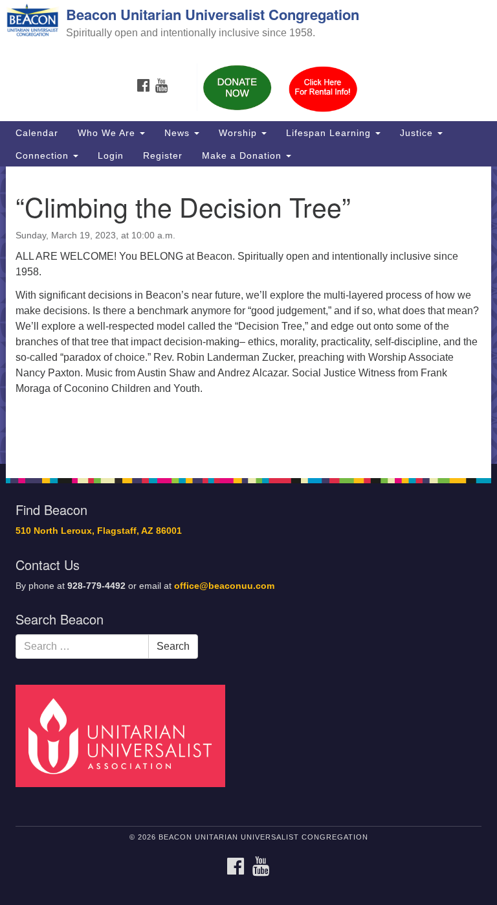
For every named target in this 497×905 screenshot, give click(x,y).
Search (173, 646)
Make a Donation (243, 155)
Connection (44, 155)
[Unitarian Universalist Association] (125, 735)
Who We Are (108, 133)
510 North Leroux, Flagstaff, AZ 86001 (99, 531)
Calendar (37, 133)
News (178, 133)
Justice (418, 133)
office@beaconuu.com (224, 586)
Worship (239, 133)
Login (111, 155)
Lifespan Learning (330, 133)
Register (162, 155)
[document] (248, 315)
